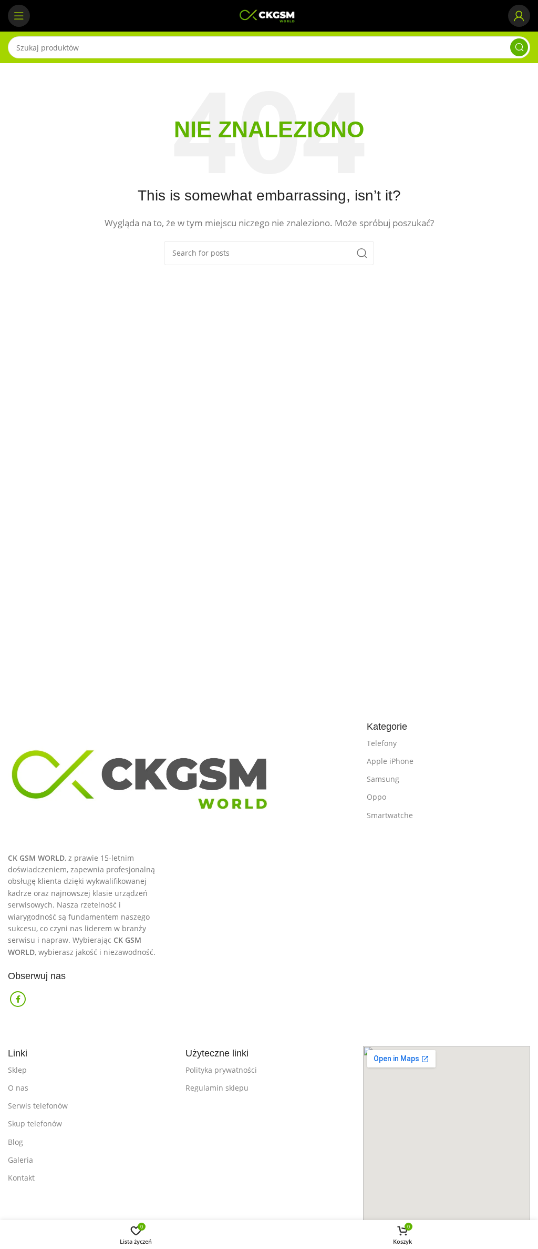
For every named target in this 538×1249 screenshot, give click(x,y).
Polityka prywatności (221, 1070)
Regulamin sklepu (217, 1088)
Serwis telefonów (38, 1106)
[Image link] (182, 774)
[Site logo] (269, 14)
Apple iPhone (390, 761)
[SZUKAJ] (519, 47)
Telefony (382, 743)
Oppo (376, 797)
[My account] (519, 15)
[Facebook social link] (18, 999)
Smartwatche (390, 815)
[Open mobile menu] (19, 15)
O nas (18, 1088)
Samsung (383, 779)
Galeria (20, 1160)
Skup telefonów (35, 1124)
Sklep (17, 1070)
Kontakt (21, 1178)
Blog (15, 1142)
